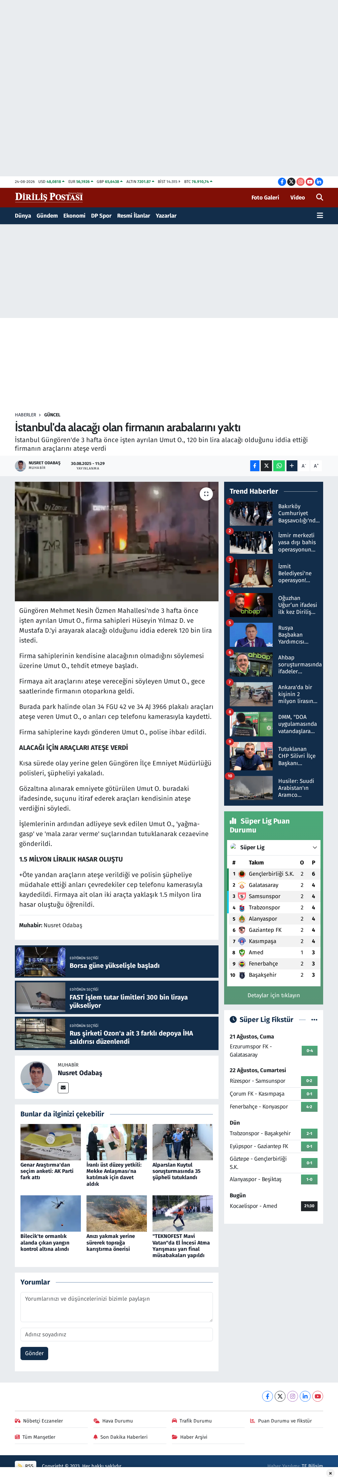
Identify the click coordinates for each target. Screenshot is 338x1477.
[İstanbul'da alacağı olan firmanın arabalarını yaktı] (117, 541)
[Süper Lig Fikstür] (314, 1019)
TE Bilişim (312, 1466)
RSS (28, 1466)
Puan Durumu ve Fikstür (285, 1421)
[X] (280, 1396)
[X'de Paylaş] (266, 465)
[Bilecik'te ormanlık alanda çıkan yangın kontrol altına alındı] (50, 1213)
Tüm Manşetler (38, 1437)
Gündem (47, 215)
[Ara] (319, 197)
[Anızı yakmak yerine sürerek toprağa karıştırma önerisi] (116, 1213)
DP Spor (101, 215)
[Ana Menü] (320, 216)
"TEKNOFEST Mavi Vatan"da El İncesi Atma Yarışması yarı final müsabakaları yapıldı (181, 1245)
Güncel (52, 415)
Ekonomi (74, 215)
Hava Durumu (117, 1421)
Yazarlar (166, 215)
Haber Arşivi (193, 1437)
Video (297, 197)
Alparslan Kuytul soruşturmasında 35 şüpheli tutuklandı (176, 1171)
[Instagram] (292, 1396)
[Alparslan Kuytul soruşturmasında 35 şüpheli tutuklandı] (182, 1141)
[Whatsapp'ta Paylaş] (279, 465)
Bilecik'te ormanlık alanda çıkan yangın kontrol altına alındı (44, 1242)
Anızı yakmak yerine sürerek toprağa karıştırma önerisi (110, 1242)
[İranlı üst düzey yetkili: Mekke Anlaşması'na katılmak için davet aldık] (116, 1141)
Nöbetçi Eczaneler (43, 1421)
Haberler (25, 415)
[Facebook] (267, 1396)
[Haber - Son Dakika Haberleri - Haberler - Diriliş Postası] (49, 197)
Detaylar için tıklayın (274, 995)
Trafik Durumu (196, 1421)
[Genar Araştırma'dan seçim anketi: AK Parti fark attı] (50, 1141)
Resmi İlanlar (133, 215)
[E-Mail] (63, 1087)
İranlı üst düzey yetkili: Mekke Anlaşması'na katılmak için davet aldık (114, 1174)
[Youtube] (317, 1396)
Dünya (23, 215)
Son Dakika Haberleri (124, 1437)
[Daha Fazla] (292, 465)
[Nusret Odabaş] (36, 1076)
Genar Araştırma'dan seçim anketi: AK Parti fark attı (47, 1171)
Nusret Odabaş (80, 1073)
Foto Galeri (265, 197)
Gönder (34, 1353)
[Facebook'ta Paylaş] (254, 465)
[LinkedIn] (305, 1396)
